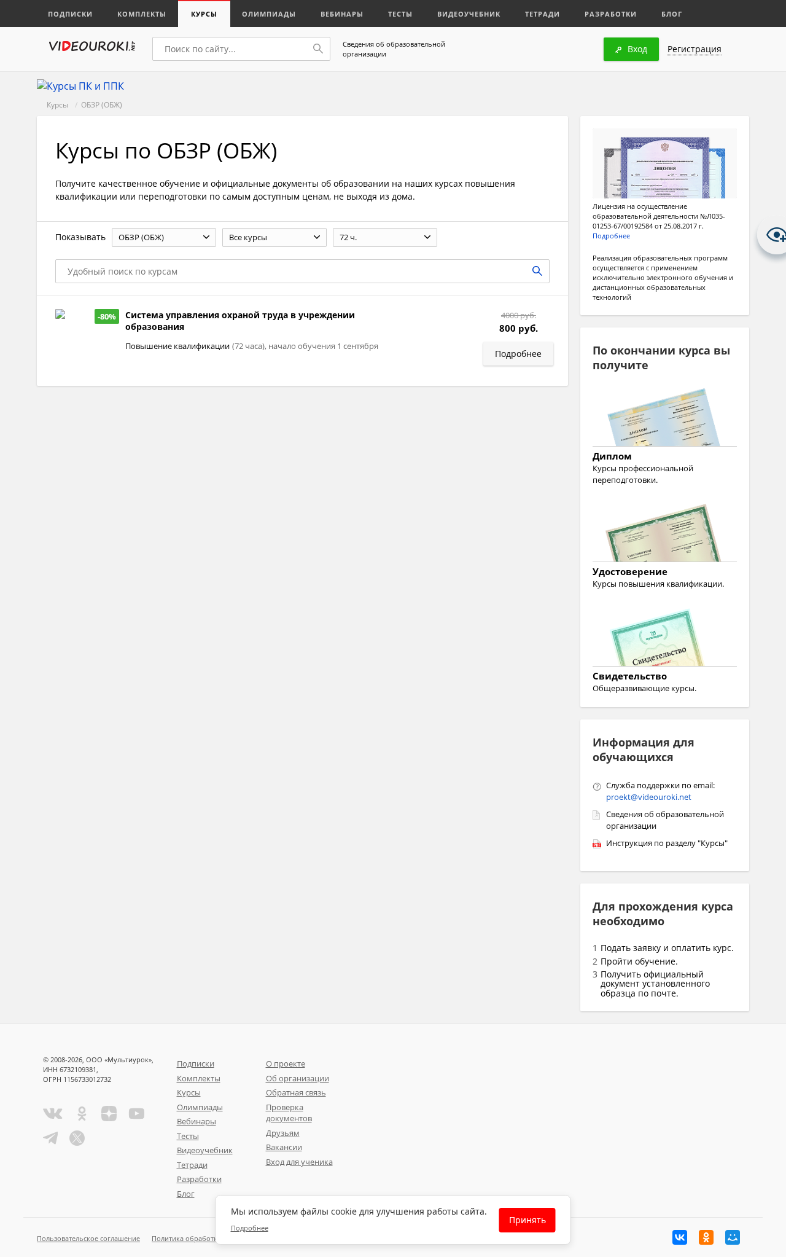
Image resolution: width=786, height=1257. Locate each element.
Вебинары (342, 13)
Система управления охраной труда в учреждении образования (240, 320)
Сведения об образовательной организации (394, 48)
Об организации (297, 1078)
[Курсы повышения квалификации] (665, 534)
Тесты (400, 13)
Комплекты (141, 13)
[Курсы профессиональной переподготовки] (665, 419)
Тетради (542, 13)
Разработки (611, 13)
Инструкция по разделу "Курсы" (667, 842)
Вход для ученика (299, 1161)
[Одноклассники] (706, 1237)
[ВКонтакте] (679, 1237)
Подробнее (611, 235)
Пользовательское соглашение (88, 1238)
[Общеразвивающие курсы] (665, 639)
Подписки (70, 13)
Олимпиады (269, 13)
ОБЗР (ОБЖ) (101, 105)
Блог (671, 13)
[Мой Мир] (732, 1237)
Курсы (204, 13)
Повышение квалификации (177, 345)
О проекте (285, 1063)
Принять (527, 1220)
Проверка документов (289, 1113)
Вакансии (284, 1147)
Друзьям (283, 1132)
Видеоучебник (468, 13)
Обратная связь (296, 1092)
